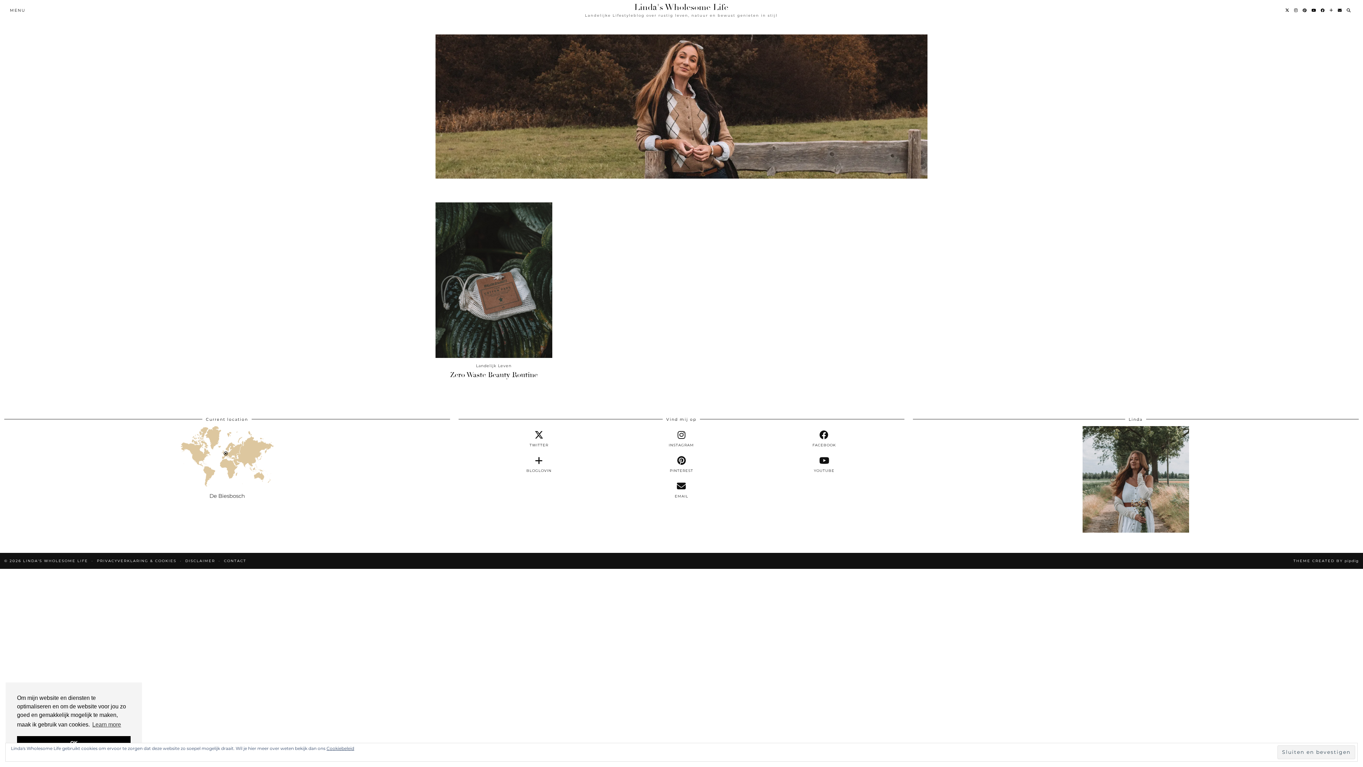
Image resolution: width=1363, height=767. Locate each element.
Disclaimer (200, 561)
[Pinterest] (1305, 10)
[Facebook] (1323, 10)
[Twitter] (1287, 10)
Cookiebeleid (340, 748)
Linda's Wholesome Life (681, 7)
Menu (18, 10)
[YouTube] (1314, 10)
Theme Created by (1326, 561)
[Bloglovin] (1332, 10)
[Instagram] (1296, 10)
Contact (235, 561)
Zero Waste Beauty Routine (494, 374)
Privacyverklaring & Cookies (136, 561)
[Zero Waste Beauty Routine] (494, 280)
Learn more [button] (106, 725)
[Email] (1340, 10)
